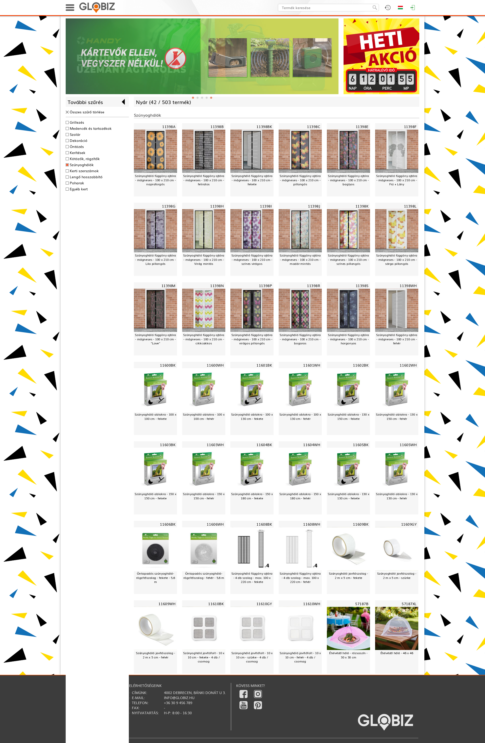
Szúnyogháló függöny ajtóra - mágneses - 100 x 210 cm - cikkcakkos (203, 339)
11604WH (311, 444)
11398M (168, 285)
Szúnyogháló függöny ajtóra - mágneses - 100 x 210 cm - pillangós (300, 180)
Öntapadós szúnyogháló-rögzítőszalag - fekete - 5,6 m (155, 577)
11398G (168, 206)
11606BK (167, 524)
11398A (168, 126)
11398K (361, 206)
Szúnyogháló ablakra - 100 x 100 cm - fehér (203, 416)
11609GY (409, 524)
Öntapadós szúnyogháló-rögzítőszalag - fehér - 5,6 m (203, 575)
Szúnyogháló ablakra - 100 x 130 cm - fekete (252, 416)
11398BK (264, 126)
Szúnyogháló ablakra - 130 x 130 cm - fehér (396, 496)
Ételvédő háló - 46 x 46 (396, 653)
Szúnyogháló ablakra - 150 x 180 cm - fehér (300, 496)
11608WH (311, 524)
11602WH (408, 365)
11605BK (360, 444)
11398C (313, 126)
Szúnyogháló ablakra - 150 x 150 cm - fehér (203, 496)
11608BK (264, 524)
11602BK (360, 365)
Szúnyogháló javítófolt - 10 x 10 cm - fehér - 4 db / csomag (300, 657)
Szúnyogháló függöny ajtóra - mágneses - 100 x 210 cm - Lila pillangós (155, 259)
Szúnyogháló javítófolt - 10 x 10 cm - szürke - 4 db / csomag (252, 657)
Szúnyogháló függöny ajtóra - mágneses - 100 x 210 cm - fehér (396, 339)
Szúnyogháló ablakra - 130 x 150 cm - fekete (348, 416)
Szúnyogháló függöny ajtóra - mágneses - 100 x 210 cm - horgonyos (348, 339)
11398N (217, 285)
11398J (314, 206)
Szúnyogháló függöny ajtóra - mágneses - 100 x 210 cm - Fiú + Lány (396, 180)
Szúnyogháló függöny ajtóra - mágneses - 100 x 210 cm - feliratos (203, 180)
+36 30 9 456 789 (178, 702)
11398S (362, 285)
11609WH (166, 603)
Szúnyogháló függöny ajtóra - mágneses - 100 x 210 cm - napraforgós (155, 180)
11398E (362, 126)
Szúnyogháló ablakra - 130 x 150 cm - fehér (396, 416)
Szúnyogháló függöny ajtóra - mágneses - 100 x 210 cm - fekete (252, 180)
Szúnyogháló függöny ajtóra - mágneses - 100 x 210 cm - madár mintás (300, 259)
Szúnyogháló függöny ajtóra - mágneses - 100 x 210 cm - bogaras (300, 339)
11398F (410, 126)
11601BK (264, 365)
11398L (410, 206)
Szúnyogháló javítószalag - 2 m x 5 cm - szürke (397, 575)
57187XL (409, 603)
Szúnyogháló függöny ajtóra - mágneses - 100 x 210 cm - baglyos (348, 180)
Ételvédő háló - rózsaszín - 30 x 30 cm (348, 655)
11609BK (360, 524)
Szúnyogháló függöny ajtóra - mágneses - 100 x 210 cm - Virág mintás (203, 259)
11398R (313, 285)
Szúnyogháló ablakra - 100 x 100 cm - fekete (155, 416)
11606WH (215, 524)
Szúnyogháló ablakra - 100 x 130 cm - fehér (300, 416)
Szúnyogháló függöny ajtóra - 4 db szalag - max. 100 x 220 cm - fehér (300, 577)
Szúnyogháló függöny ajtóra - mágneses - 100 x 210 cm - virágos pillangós (252, 339)
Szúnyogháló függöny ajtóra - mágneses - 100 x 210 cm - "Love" (155, 339)
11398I (266, 206)
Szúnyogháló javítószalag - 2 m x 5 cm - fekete (348, 575)
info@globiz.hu (179, 697)
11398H (217, 206)
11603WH (215, 444)
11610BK (216, 603)
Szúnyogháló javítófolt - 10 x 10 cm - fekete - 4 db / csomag (203, 657)
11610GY (264, 603)
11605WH (408, 444)
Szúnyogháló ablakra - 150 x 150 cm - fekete (155, 496)
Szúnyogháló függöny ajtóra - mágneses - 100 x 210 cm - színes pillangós (348, 259)
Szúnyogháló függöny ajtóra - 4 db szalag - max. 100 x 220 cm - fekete (252, 577)
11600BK (167, 365)
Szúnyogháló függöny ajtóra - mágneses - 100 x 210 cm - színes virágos (252, 259)
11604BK (264, 444)
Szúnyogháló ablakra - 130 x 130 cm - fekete (348, 496)
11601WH (311, 365)
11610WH (311, 603)
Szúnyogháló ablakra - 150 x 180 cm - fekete (252, 496)
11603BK (167, 444)
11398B (217, 126)
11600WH (215, 365)
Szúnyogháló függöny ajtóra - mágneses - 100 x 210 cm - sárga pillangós (396, 259)
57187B (361, 603)
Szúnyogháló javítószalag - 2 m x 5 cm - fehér (155, 655)
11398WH (408, 285)
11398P (265, 285)
